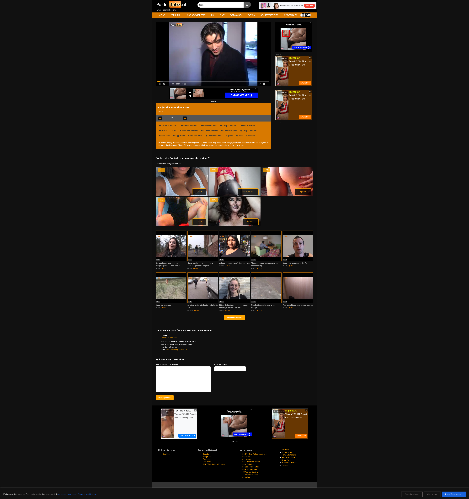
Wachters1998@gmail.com (176, 349)
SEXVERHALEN (290, 15)
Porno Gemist (287, 452)
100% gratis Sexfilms (250, 472)
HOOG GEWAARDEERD (195, 15)
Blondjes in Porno (210, 126)
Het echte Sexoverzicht (251, 462)
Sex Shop (167, 454)
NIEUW (162, 15)
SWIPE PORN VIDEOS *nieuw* (214, 464)
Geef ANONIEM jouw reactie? (167, 364)
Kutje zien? (303, 192)
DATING (251, 15)
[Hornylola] (182, 195)
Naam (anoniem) (221, 364)
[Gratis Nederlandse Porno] (171, 4)
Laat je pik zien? (248, 192)
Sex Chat (285, 450)
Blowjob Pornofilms (229, 126)
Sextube (206, 454)
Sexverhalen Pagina (250, 475)
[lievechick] (182, 226)
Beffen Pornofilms (190, 126)
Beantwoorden (165, 354)
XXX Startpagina (288, 457)
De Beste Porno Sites (250, 467)
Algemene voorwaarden (67, 494)
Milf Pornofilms (249, 126)
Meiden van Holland (289, 463)
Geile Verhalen (248, 464)
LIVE (161, 170)
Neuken (285, 465)
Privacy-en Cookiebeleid (87, 494)
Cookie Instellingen (412, 494)
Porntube (206, 459)
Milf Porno (207, 462)
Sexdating (246, 477)
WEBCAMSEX (236, 15)
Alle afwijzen (432, 494)
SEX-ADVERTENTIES (269, 15)
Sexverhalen (247, 459)
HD (212, 15)
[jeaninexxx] (234, 195)
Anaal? (199, 192)
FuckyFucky (207, 457)
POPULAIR (175, 15)
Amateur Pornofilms (169, 126)
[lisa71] (234, 226)
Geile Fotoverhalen (249, 469)
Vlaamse (251, 136)
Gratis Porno (287, 460)
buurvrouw (165, 136)
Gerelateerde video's (234, 317)
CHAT (222, 15)
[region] (234, 493)
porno (230, 136)
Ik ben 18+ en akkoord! (453, 494)
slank (240, 136)
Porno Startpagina (289, 455)
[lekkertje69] (287, 195)
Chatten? (250, 222)
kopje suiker (180, 136)
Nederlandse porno (168, 131)
